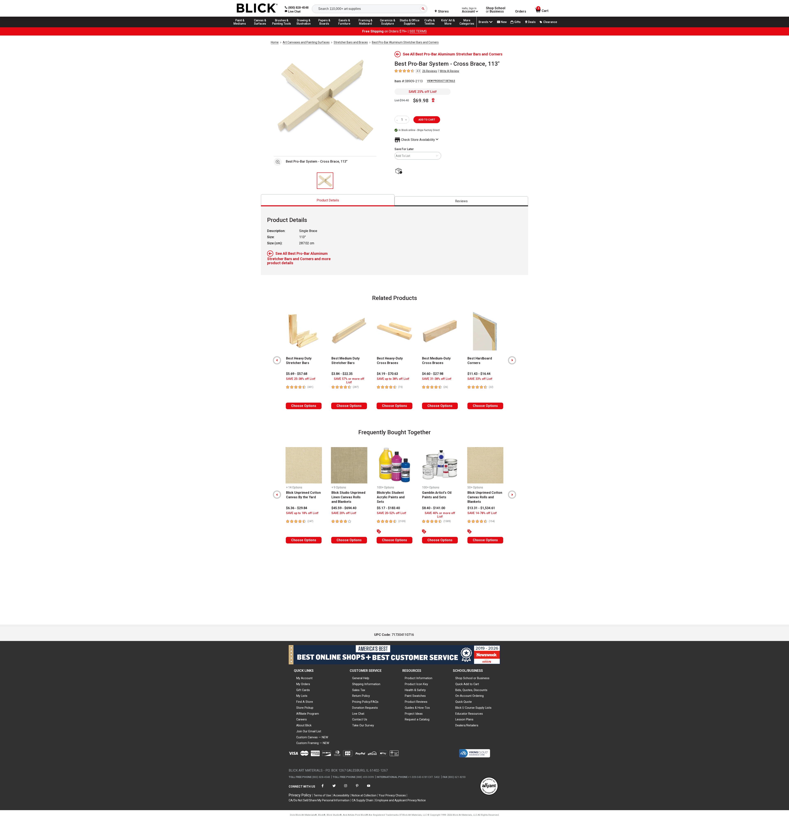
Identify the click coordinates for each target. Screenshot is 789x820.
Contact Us (359, 719)
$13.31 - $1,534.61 (481, 508)
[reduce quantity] (398, 119)
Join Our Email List (308, 731)
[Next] (512, 360)
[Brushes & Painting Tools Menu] (281, 27)
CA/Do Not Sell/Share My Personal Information (319, 800)
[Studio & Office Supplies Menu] (409, 27)
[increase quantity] (406, 119)
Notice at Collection (364, 795)
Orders (520, 11)
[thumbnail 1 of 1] (325, 180)
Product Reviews (416, 702)
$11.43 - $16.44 (478, 374)
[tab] (327, 200)
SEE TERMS (418, 31)
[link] (293, 11)
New (504, 22)
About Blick (303, 725)
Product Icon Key (416, 684)
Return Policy (361, 696)
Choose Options (303, 406)
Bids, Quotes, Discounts (471, 690)
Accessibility (341, 795)
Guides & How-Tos (417, 708)
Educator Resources (469, 713)
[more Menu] (467, 27)
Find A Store (304, 702)
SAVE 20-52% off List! (391, 513)
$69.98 (421, 100)
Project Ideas (414, 713)
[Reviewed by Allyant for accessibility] (489, 786)
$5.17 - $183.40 (388, 508)
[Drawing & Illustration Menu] (303, 27)
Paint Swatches (415, 696)
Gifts (517, 22)
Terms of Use (322, 795)
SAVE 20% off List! (343, 513)
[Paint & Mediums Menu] (241, 27)
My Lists (301, 696)
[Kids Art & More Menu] (449, 27)
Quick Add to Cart (467, 684)
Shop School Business (495, 10)
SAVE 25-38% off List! (300, 379)
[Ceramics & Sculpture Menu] (387, 27)
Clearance (550, 22)
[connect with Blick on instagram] (345, 788)
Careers (301, 719)
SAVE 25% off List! (423, 92)
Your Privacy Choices (392, 795)
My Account (304, 678)
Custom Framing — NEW (312, 743)
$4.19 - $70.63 (387, 374)
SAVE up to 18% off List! (302, 513)
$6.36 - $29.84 (296, 508)
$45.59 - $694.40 (343, 508)
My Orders (303, 684)
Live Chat (358, 713)
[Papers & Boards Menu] (325, 27)
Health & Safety (415, 690)
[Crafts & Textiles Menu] (431, 27)
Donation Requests (365, 708)
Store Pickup (304, 708)
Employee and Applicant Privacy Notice (400, 800)
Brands (483, 22)
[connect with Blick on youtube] (369, 788)
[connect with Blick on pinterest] (357, 788)
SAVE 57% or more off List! (349, 380)
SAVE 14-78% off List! (482, 513)
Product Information (418, 678)
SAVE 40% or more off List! (440, 514)
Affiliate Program (307, 713)
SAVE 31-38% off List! (436, 379)
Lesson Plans (464, 719)
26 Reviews (429, 71)
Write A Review (449, 71)
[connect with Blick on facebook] (322, 788)
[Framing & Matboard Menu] (365, 27)
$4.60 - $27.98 (432, 374)
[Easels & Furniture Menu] (345, 27)
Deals (532, 22)
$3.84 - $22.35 (342, 374)
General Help (360, 678)
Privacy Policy (300, 795)
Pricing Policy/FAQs (365, 702)
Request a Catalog (417, 719)
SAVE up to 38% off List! (393, 379)
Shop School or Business (472, 678)
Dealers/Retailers (466, 725)
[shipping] (399, 171)
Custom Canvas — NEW (312, 737)
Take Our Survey (363, 725)
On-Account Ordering (469, 696)
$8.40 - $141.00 (433, 508)
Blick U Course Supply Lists (473, 708)
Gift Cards (303, 690)
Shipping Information (366, 684)
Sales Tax (358, 690)
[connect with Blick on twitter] (334, 788)
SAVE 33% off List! (479, 379)
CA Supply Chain (362, 800)
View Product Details (441, 80)
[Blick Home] (257, 8)
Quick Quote (463, 702)
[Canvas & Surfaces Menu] (260, 27)
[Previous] (277, 360)
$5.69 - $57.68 (296, 374)
